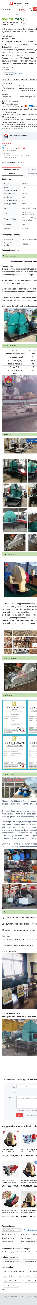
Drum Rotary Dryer (8, 1238)
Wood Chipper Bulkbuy (11, 1286)
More (4, 1290)
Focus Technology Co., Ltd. (26, 1297)
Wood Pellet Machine (8, 1234)
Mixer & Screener (7, 1242)
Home (3, 15)
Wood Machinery (9, 1276)
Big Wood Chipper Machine (12, 1281)
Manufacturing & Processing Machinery (18, 15)
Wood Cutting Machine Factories (14, 1271)
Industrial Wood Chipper (11, 1261)
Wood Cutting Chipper (26, 1276)
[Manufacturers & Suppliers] (18, 4)
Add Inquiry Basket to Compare (14, 162)
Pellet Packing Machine (28, 1242)
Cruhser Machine (26, 1238)
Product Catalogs (31, 1230)
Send (19, 1115)
